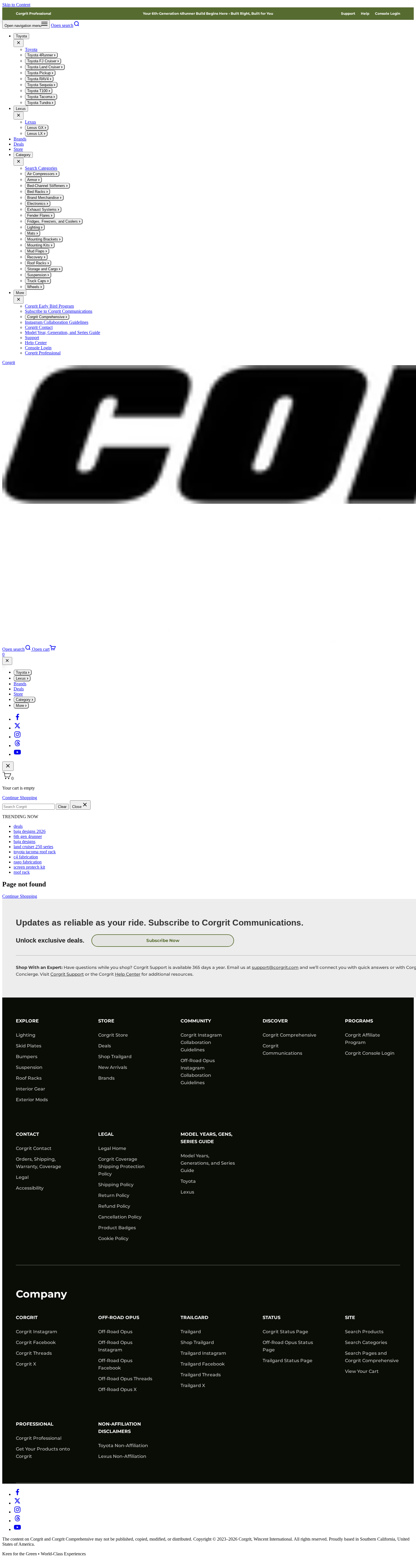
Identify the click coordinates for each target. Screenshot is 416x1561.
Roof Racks (29, 1078)
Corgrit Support (67, 974)
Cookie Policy (113, 1238)
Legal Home (112, 1148)
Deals (19, 144)
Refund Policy (114, 1206)
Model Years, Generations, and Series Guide (208, 1163)
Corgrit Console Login (369, 1053)
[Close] (18, 43)
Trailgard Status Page (287, 1360)
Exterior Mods (32, 1099)
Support (348, 13)
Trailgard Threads (201, 1374)
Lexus (21, 109)
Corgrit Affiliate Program (362, 1038)
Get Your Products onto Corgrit (43, 1452)
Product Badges (117, 1227)
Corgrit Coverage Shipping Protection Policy (121, 1166)
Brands (20, 139)
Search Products (364, 1331)
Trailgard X (193, 1385)
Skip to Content (16, 4)
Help (365, 13)
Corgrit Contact (34, 1148)
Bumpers (26, 1056)
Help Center (127, 974)
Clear (62, 807)
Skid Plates (28, 1046)
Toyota (21, 36)
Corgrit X (26, 1364)
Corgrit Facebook (36, 1342)
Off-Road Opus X (117, 1389)
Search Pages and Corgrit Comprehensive (372, 1357)
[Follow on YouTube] (17, 754)
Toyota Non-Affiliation (123, 1445)
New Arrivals (112, 1067)
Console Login (387, 13)
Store (18, 149)
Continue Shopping (19, 797)
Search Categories (366, 1342)
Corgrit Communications (282, 1049)
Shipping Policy (116, 1184)
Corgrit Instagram (36, 1331)
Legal (22, 1177)
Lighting (25, 1035)
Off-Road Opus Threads (125, 1378)
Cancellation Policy (119, 1217)
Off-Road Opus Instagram (115, 1346)
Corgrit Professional (33, 13)
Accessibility (30, 1188)
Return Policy (113, 1195)
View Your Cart (362, 1371)
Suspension (29, 1067)
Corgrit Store (113, 1035)
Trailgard (191, 1331)
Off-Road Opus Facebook (115, 1364)
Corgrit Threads (34, 1353)
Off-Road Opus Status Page (288, 1346)
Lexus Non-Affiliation (122, 1456)
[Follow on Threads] (17, 745)
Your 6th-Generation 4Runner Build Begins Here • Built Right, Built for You (208, 13)
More (20, 293)
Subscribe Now (162, 940)
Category (23, 155)
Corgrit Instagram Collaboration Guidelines (201, 1042)
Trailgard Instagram (203, 1353)
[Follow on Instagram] (17, 736)
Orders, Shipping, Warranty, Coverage (38, 1162)
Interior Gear (30, 1089)
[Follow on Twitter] (17, 728)
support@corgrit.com (275, 967)
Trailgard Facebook (203, 1364)
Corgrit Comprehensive (289, 1035)
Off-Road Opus (115, 1331)
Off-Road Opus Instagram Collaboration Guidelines (198, 1071)
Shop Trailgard (115, 1056)
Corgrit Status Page (285, 1331)
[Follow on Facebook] (17, 719)
